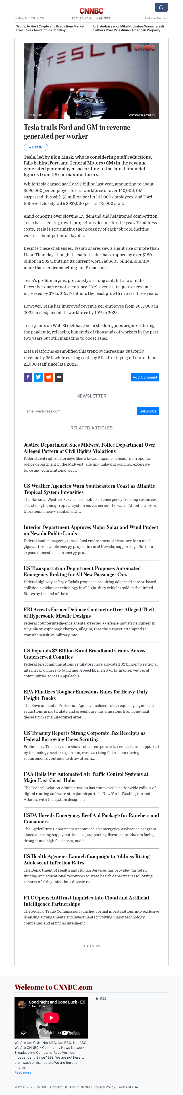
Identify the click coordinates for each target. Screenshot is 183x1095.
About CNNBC (80, 1087)
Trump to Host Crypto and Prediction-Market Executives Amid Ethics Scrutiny (50, 28)
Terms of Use (127, 1087)
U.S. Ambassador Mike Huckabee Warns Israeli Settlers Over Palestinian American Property (128, 28)
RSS (102, 998)
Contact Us (59, 1087)
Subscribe (148, 411)
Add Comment (145, 377)
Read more (23, 1072)
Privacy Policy (104, 1087)
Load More (91, 946)
